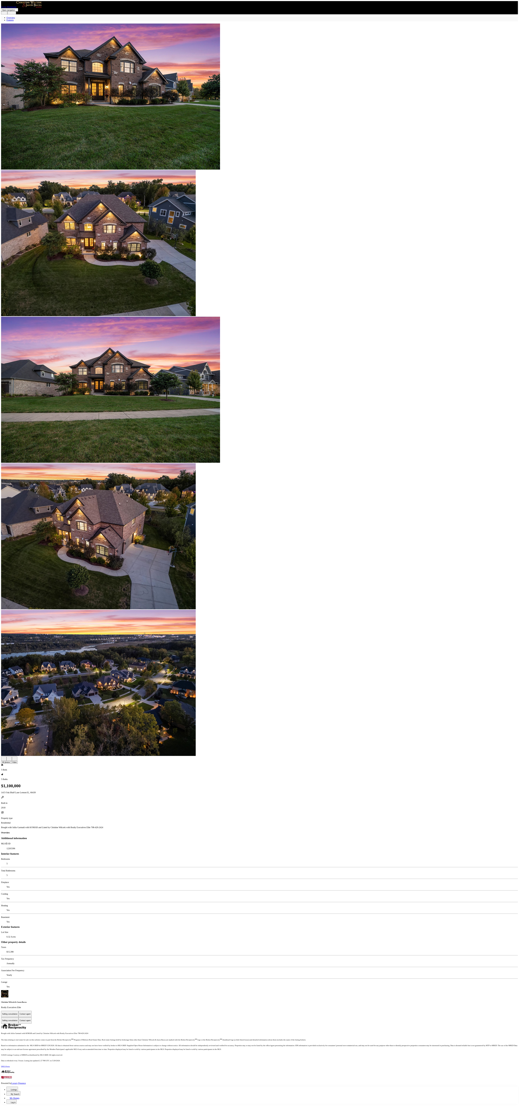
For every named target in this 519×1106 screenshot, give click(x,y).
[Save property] (9, 758)
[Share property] (14, 758)
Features (10, 20)
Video (14, 762)
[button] (259, 97)
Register (12, 13)
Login (4, 13)
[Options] (3, 758)
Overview (10, 17)
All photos (6, 762)
